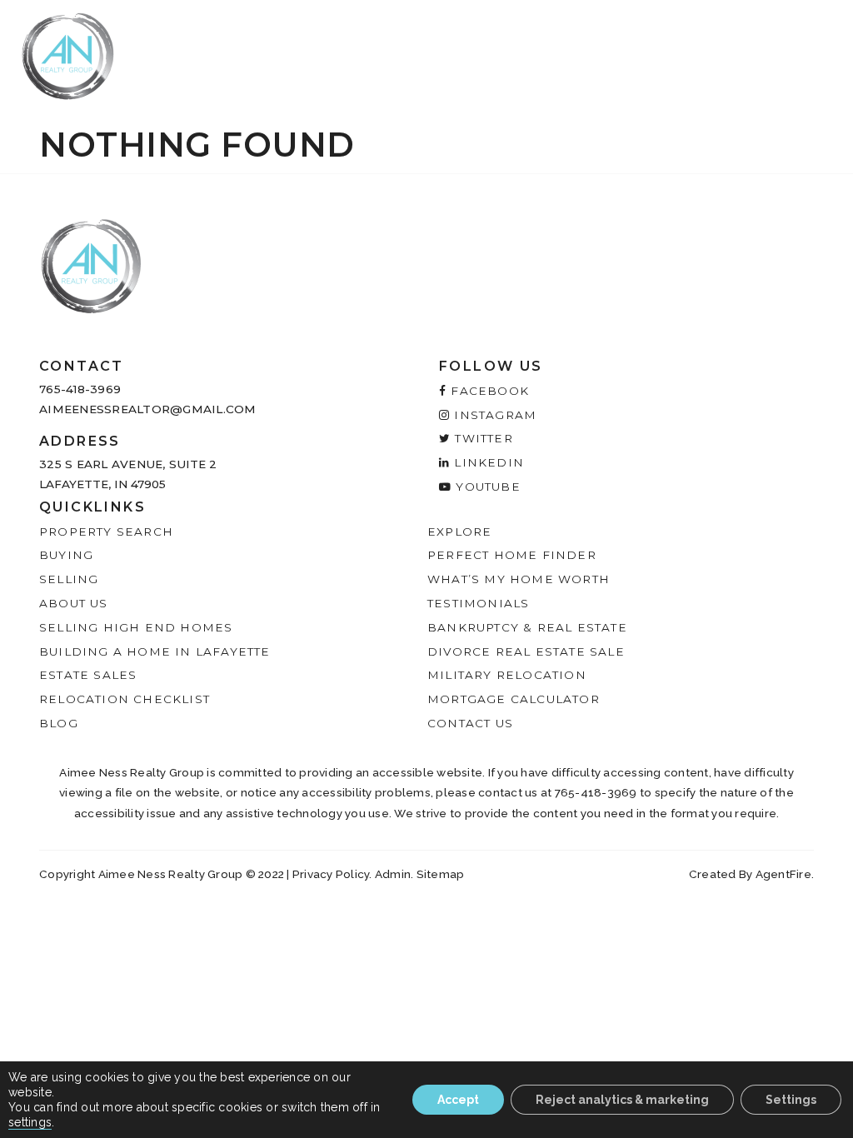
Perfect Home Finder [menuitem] (511, 555)
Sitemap (441, 874)
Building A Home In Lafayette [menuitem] (155, 651)
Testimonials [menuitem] (478, 603)
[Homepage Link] (68, 55)
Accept (458, 1099)
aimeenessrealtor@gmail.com (148, 409)
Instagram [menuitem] (493, 415)
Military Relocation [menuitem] (506, 674)
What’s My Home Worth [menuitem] (518, 579)
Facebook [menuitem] (487, 390)
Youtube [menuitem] (486, 486)
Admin (393, 874)
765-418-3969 (80, 389)
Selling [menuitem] (68, 579)
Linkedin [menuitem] (487, 462)
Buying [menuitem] (66, 555)
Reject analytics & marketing (622, 1099)
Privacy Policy (331, 874)
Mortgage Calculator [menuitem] (513, 699)
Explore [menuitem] (459, 531)
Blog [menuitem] (58, 723)
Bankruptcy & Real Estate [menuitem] (527, 627)
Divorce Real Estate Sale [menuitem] (526, 651)
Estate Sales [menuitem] (88, 674)
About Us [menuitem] (73, 603)
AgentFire (783, 874)
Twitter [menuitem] (482, 438)
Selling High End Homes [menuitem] (135, 627)
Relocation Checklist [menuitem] (124, 699)
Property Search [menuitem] (106, 531)
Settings (791, 1099)
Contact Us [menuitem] (470, 723)
